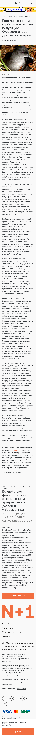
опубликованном (21, 110)
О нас (5, 624)
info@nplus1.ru (21, 689)
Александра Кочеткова (9, 40)
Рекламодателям (11, 632)
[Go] (3, 2)
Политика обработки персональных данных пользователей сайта (17, 718)
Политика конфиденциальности (27, 723)
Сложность (8, 628)
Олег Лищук (6, 527)
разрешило (13, 450)
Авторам (7, 637)
